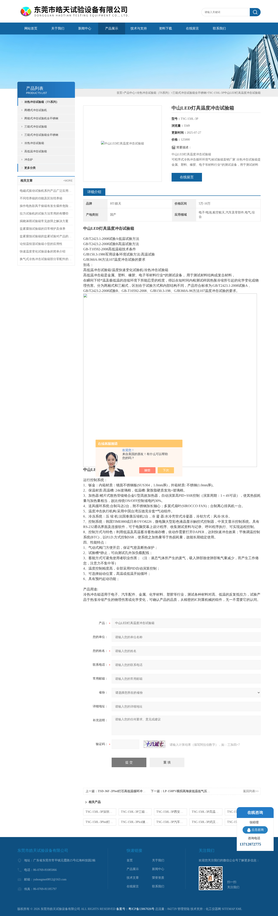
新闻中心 (84, 28)
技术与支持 (139, 28)
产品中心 (129, 92)
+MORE (68, 180)
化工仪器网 (213, 909)
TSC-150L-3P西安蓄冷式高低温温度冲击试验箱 (171, 811)
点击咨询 (258, 829)
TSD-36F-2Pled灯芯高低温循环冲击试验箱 (126, 791)
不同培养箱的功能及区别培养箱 (41, 198)
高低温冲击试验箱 (35, 151)
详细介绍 (94, 192)
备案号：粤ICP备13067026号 (135, 909)
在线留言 (192, 28)
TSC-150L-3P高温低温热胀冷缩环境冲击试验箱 (207, 811)
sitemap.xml (232, 909)
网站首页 (30, 28)
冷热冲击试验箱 (34, 143)
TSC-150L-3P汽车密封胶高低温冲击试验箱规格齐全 (171, 822)
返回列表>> (251, 791)
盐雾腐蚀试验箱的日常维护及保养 (42, 228)
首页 (119, 92)
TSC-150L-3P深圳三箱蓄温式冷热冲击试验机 (101, 811)
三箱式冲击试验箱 (35, 126)
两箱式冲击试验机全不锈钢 (41, 118)
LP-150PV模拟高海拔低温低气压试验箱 (189, 791)
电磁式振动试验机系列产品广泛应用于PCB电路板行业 (46, 190)
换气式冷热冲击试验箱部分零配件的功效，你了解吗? (46, 259)
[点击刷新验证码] (154, 744)
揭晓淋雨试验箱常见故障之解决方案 (44, 221)
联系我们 (219, 28)
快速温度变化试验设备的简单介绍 (42, 251)
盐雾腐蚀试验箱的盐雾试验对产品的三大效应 (46, 236)
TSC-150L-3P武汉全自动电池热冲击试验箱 (207, 822)
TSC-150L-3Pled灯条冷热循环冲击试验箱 (101, 822)
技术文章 (133, 877)
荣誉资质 (158, 877)
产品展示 (111, 28)
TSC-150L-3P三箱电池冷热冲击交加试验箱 (136, 811)
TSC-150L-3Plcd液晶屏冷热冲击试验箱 (136, 822)
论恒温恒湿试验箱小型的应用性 (41, 244)
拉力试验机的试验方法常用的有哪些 (44, 213)
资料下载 (165, 28)
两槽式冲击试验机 (35, 110)
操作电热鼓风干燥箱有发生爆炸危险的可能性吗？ (46, 206)
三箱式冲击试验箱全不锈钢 (41, 134)
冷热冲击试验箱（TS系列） (41, 101)
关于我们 (57, 28)
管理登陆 (183, 909)
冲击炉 (28, 159)
